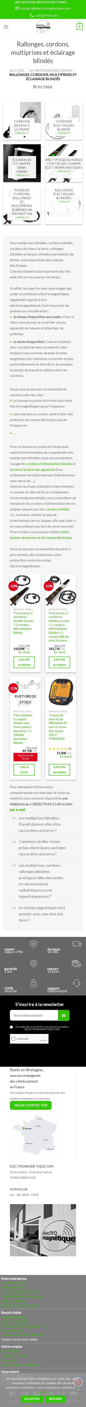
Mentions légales (13, 1301)
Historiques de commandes (20, 1364)
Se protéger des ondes (51, 70)
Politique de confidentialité (20, 1305)
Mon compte (10, 1351)
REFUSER (55, 1399)
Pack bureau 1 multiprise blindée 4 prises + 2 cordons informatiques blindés (23, 622)
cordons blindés (57, 509)
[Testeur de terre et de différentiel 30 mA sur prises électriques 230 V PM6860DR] (60, 692)
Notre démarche (12, 1287)
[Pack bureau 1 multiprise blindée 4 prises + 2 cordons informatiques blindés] (25, 590)
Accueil (17, 70)
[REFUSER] (80, 1391)
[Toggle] (14, 818)
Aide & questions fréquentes (21, 1326)
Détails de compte (14, 1355)
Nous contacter (12, 1330)
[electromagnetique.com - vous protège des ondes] (43, 26)
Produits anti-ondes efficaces (22, 1335)
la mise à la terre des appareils (32, 469)
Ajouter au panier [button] (24, 662)
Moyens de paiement (15, 1321)
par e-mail (17, 809)
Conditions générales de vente (22, 1296)
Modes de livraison (14, 1317)
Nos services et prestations (20, 1292)
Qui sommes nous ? (14, 1283)
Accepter (32, 1399)
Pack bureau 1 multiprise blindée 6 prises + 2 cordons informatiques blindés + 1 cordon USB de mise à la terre (59, 626)
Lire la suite (24, 770)
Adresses (8, 1360)
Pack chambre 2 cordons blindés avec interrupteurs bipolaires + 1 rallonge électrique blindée (22, 728)
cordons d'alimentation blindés (49, 463)
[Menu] (6, 26)
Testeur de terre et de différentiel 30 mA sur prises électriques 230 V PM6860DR (58, 726)
